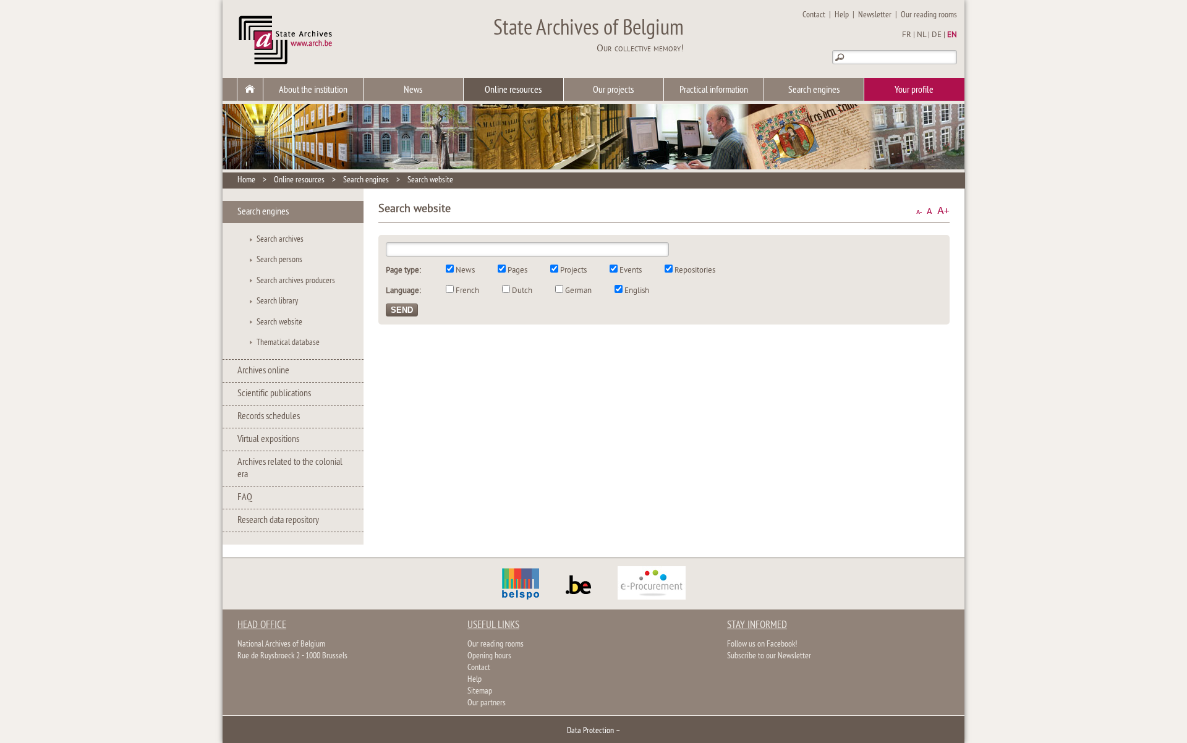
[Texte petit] (919, 211)
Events (630, 271)
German (578, 291)
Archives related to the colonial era (289, 468)
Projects (573, 271)
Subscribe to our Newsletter (769, 656)
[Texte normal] (929, 211)
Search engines (814, 90)
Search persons (279, 260)
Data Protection (590, 731)
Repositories (694, 271)
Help (842, 15)
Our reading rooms (929, 15)
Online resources (513, 90)
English (636, 291)
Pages (517, 271)
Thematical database (288, 343)
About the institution (313, 90)
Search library (277, 301)
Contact (813, 15)
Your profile (914, 90)
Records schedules (268, 416)
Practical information (713, 90)
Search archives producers (296, 281)
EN (952, 35)
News (413, 90)
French (467, 291)
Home (246, 180)
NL (921, 35)
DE (937, 35)
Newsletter (874, 15)
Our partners (486, 703)
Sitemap (479, 691)
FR (906, 35)
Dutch (522, 291)
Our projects (613, 90)
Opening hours (489, 656)
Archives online (263, 371)
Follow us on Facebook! (762, 644)
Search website (430, 180)
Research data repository (278, 520)
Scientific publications (274, 394)
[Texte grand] (943, 211)
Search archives (280, 239)
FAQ (244, 497)
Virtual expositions (268, 439)
